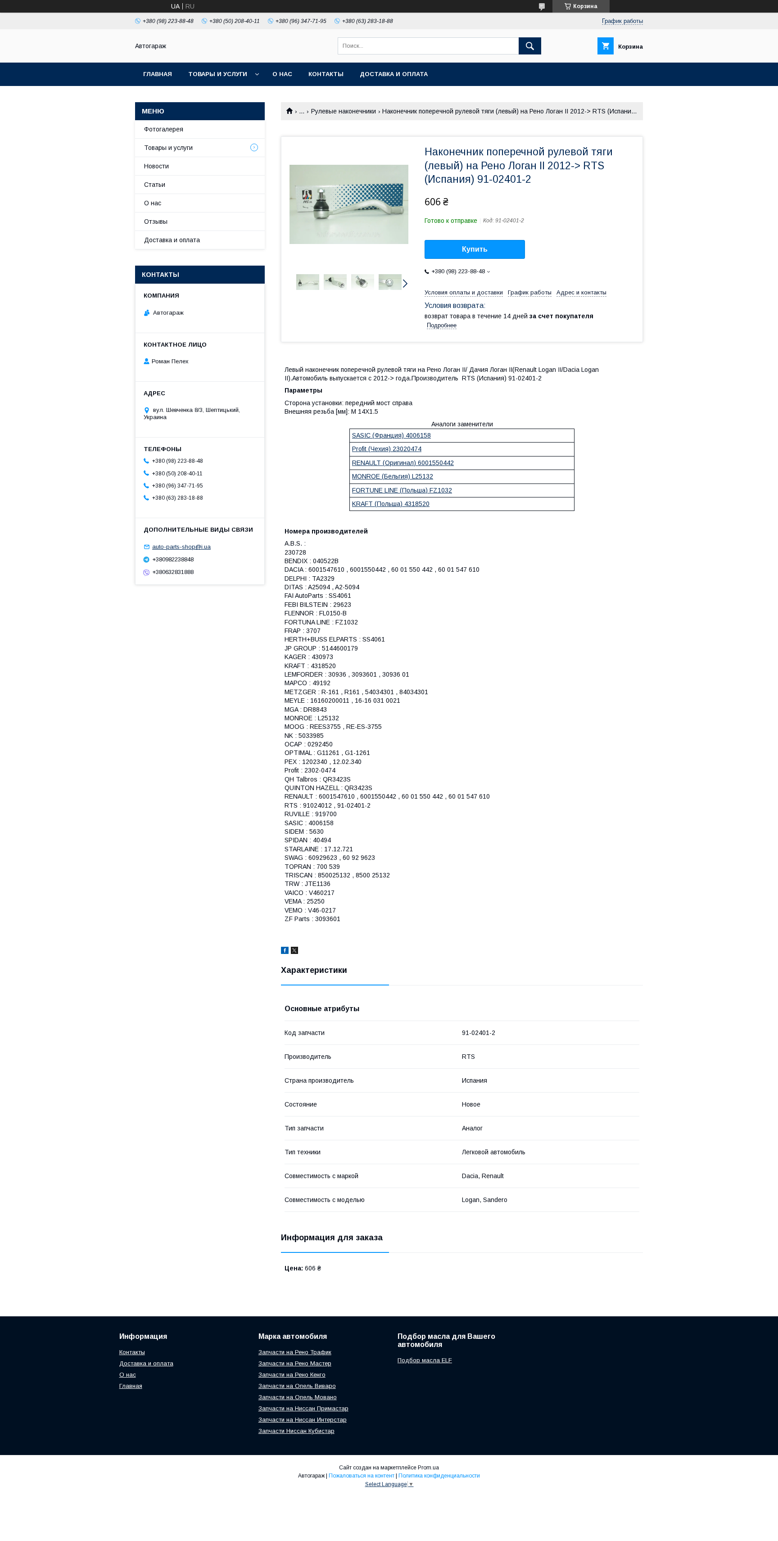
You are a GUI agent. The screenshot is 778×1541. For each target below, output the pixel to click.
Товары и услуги (217, 74)
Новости (156, 166)
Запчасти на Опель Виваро (297, 1386)
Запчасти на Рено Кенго (292, 1374)
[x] (294, 951)
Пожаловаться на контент (361, 1476)
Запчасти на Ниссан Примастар (303, 1408)
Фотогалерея (163, 129)
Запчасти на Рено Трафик (294, 1352)
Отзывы (155, 221)
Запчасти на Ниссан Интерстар (302, 1419)
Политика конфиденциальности (439, 1476)
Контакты (326, 74)
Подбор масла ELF (425, 1360)
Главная (157, 74)
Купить (475, 249)
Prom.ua (428, 1467)
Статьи (154, 184)
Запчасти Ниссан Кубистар (296, 1431)
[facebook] (285, 951)
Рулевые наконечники (343, 111)
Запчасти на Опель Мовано (297, 1397)
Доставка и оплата (394, 74)
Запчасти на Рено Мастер (294, 1363)
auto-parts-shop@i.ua (181, 546)
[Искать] (530, 45)
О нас (282, 74)
